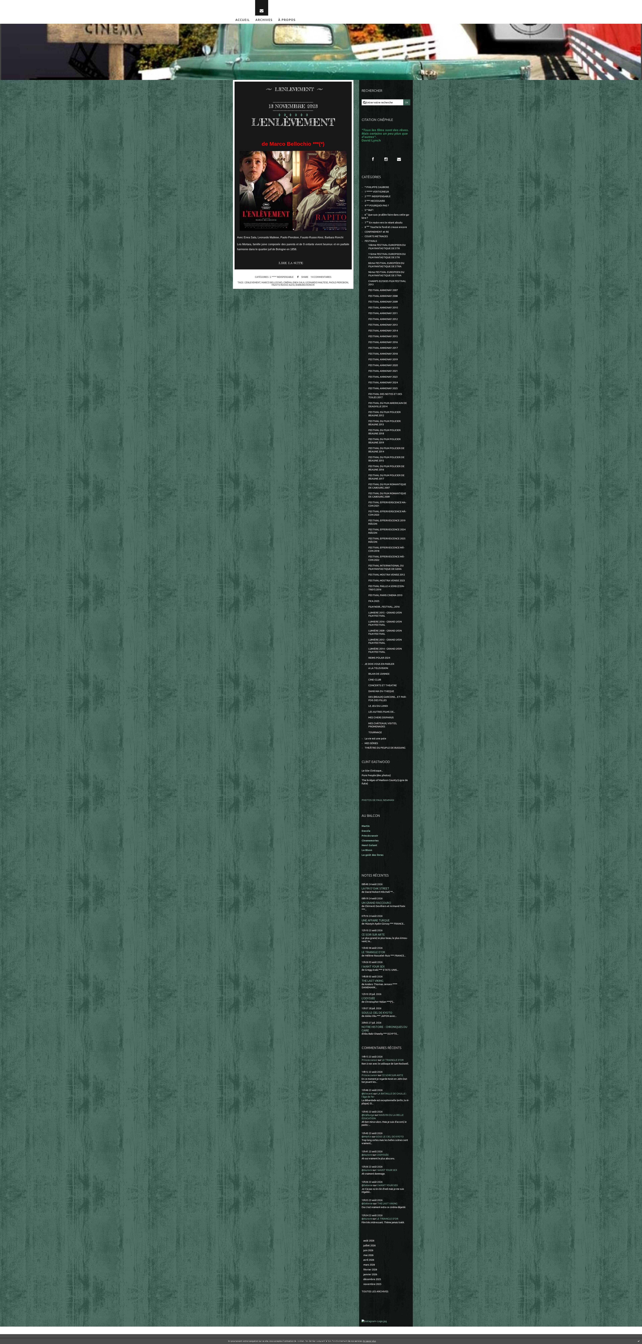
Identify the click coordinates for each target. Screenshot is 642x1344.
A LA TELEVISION (378, 668)
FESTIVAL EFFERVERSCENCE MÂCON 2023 (387, 513)
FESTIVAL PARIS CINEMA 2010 (385, 595)
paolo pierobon (338, 282)
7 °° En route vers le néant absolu (383, 222)
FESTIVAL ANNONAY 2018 (383, 353)
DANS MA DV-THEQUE (381, 691)
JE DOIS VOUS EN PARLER (379, 663)
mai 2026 (368, 1255)
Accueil (242, 19)
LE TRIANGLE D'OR (373, 952)
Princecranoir (369, 1060)
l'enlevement (252, 282)
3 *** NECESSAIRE (375, 200)
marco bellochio (271, 282)
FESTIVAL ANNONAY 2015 (383, 336)
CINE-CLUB (374, 679)
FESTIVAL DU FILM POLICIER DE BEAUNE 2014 (386, 450)
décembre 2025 (372, 1279)
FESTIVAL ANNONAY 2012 (383, 319)
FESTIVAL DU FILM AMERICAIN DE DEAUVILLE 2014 (387, 405)
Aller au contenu (13, 3)
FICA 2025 (373, 601)
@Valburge (368, 1115)
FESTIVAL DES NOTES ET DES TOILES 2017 (385, 396)
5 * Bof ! (369, 210)
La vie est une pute (375, 738)
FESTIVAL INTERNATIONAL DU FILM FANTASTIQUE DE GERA (386, 567)
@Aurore (367, 1154)
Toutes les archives (375, 1291)
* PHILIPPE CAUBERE (377, 187)
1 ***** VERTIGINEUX (377, 191)
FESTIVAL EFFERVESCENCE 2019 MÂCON (386, 522)
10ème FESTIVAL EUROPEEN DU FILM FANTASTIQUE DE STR (387, 247)
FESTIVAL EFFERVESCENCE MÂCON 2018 (386, 549)
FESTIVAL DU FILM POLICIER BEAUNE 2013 (384, 423)
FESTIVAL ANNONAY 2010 (383, 307)
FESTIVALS (371, 240)
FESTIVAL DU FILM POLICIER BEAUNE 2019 (384, 441)
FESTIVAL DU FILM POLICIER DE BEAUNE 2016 (386, 468)
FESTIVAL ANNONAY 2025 (383, 388)
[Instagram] (386, 159)
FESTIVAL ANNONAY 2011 (383, 313)
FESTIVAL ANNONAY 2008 (383, 296)
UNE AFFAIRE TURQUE (376, 920)
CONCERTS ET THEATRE (382, 685)
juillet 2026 (369, 1245)
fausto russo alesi (283, 284)
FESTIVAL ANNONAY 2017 (383, 347)
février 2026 (370, 1269)
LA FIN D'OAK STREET (375, 888)
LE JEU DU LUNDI (378, 705)
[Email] (261, 8)
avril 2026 (368, 1259)
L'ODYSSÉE (368, 998)
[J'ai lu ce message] (638, 1341)
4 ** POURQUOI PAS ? (377, 205)
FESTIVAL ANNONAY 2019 (383, 359)
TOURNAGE (375, 732)
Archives (264, 19)
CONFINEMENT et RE (377, 231)
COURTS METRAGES (376, 236)
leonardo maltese (316, 282)
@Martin (366, 1136)
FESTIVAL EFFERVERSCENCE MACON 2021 (387, 504)
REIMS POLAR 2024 (379, 657)
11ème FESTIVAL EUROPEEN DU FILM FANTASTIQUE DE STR (387, 256)
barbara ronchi (305, 284)
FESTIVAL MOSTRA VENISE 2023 (386, 580)
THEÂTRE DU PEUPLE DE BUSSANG (385, 747)
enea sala (298, 282)
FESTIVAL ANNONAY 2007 (383, 290)
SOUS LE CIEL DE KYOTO (377, 1012)
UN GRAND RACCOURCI (376, 902)
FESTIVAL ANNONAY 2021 (383, 370)
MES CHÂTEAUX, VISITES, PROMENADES (382, 725)
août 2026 (368, 1240)
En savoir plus (369, 1341)
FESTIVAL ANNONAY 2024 (383, 382)
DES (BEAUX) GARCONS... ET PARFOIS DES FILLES (387, 698)
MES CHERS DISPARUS (381, 717)
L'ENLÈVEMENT (293, 122)
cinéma (287, 282)
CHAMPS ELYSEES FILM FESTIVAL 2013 (387, 283)
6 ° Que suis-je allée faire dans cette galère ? (386, 216)
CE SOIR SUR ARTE (373, 934)
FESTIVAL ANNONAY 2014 (383, 330)
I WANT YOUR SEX (373, 966)
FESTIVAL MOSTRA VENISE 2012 (386, 574)
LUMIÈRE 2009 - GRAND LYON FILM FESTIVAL (385, 632)
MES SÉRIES (371, 743)
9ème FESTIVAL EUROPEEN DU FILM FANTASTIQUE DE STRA (386, 274)
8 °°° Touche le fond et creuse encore (386, 227)
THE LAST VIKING (372, 980)
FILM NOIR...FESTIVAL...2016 (384, 606)
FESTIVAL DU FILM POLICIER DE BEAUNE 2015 (386, 459)
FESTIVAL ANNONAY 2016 (383, 342)
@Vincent (367, 1093)
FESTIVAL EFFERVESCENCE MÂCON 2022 (386, 558)
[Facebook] (373, 159)
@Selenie (367, 1185)
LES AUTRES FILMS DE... (381, 711)
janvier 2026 (370, 1274)
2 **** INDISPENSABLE (282, 277)
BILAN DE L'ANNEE (379, 673)
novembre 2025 (372, 1284)
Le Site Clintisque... (372, 770)
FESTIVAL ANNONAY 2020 (383, 365)
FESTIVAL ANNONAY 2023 (383, 376)
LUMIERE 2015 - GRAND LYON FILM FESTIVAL (385, 614)
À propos (287, 19)
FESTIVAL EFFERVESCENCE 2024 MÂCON (386, 531)
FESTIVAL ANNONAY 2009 (383, 301)
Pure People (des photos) (376, 775)
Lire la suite (291, 263)
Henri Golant (369, 845)
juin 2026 (368, 1250)
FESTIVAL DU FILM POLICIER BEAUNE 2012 (384, 414)
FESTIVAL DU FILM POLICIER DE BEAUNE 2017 (386, 477)
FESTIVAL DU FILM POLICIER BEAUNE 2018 (384, 432)
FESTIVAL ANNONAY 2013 (383, 324)
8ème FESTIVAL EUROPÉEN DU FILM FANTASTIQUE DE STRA (386, 265)
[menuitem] (242, 19)
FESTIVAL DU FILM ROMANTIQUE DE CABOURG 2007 (387, 486)
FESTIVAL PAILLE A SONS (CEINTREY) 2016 (386, 588)
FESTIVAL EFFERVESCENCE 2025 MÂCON (386, 540)
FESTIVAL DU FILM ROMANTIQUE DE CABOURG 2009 (387, 495)
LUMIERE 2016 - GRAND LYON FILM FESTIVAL (385, 623)
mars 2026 (369, 1264)
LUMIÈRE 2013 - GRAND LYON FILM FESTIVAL (385, 641)
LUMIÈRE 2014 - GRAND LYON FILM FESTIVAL (385, 650)
